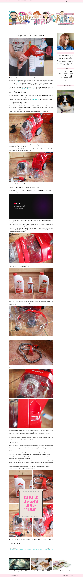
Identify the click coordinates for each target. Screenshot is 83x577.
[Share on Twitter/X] (16, 543)
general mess (18, 81)
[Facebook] (69, 1)
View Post (65, 102)
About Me (17, 1)
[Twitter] (64, 1)
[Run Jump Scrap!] (41, 16)
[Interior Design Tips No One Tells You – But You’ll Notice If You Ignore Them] (41, 564)
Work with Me (25, 1)
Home (11, 1)
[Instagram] (66, 1)
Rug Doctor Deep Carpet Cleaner (29, 88)
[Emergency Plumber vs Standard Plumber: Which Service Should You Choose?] (19, 564)
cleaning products (36, 99)
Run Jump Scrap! (16, 575)
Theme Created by (68, 575)
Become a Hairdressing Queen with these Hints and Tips (43, 549)
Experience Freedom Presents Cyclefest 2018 (20, 549)
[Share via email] (13, 543)
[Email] (71, 1)
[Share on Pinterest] (18, 543)
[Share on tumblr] (19, 543)
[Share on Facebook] (14, 543)
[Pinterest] (68, 1)
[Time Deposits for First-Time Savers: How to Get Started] (63, 564)
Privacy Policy (34, 1)
